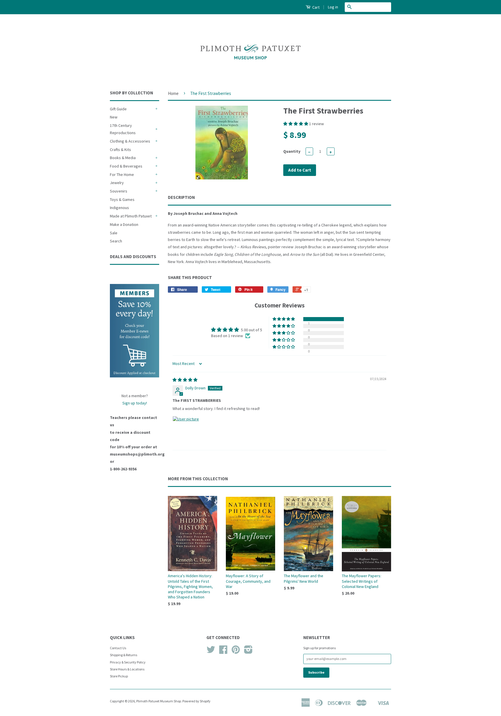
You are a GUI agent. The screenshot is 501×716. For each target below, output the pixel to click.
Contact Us (118, 648)
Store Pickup (119, 676)
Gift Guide (118, 108)
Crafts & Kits (120, 149)
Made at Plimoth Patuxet (131, 216)
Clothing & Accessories (130, 141)
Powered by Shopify (196, 701)
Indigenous (119, 207)
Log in (333, 7)
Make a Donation (124, 224)
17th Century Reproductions (123, 129)
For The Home (122, 174)
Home (173, 93)
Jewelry (117, 182)
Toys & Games (122, 199)
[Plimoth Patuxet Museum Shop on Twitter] (210, 652)
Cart (315, 7)
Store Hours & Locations (127, 669)
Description (181, 197)
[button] (296, 123)
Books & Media (123, 157)
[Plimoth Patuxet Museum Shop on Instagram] (248, 652)
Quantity (291, 151)
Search (116, 241)
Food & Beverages (126, 166)
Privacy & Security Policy (128, 662)
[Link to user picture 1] (186, 430)
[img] (185, 379)
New (113, 117)
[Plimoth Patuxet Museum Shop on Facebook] (223, 652)
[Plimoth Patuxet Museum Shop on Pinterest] (235, 652)
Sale (113, 232)
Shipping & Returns (123, 655)
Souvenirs (118, 191)
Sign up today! (134, 403)
